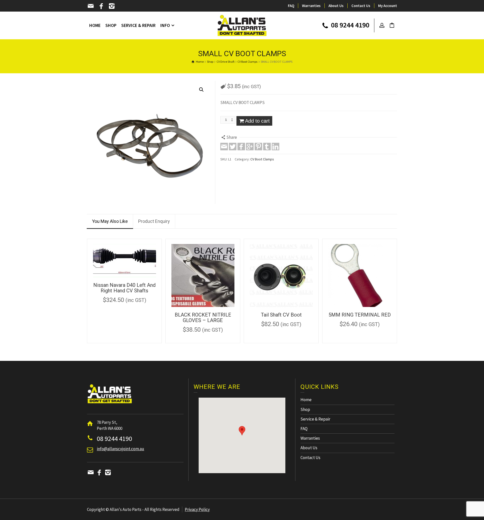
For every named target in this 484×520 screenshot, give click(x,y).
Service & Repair (315, 419)
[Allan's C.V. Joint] (242, 25)
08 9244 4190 (349, 25)
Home (306, 399)
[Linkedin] (275, 146)
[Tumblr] (267, 146)
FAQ (291, 5)
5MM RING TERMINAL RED (359, 315)
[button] (242, 430)
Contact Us (360, 5)
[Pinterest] (258, 146)
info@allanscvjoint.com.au (120, 449)
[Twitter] (232, 146)
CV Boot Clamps (262, 159)
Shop (305, 409)
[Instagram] (112, 6)
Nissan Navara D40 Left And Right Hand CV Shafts (124, 288)
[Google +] (250, 146)
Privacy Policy (197, 509)
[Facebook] (102, 6)
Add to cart (257, 121)
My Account (387, 5)
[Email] (91, 6)
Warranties (311, 5)
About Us (336, 5)
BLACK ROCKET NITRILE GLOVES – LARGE (203, 317)
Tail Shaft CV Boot (281, 315)
